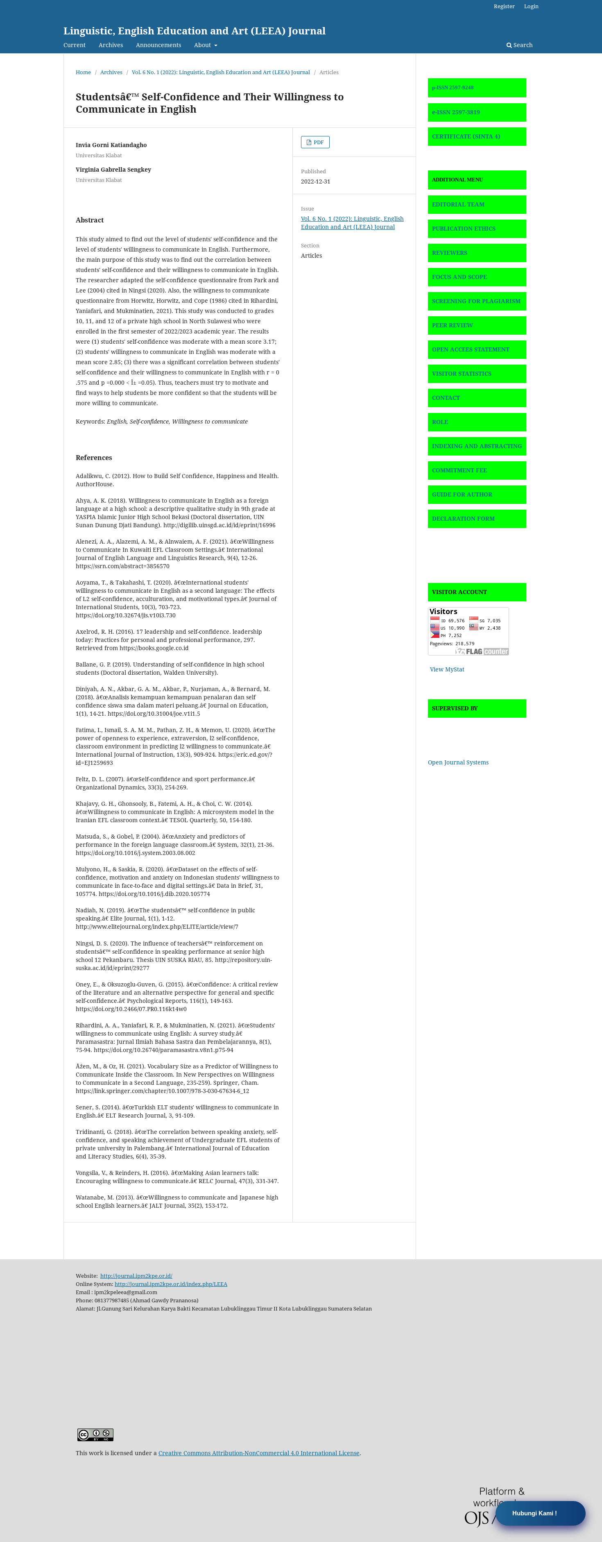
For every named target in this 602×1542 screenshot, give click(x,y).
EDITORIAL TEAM (458, 204)
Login (531, 6)
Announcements (158, 45)
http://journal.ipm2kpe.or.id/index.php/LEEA (171, 1284)
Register (504, 6)
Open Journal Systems (458, 762)
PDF (318, 142)
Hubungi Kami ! (534, 1513)
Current (74, 45)
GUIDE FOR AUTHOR (462, 494)
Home (83, 72)
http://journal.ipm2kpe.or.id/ (136, 1275)
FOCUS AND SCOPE (459, 277)
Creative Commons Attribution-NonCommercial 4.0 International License (259, 1453)
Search (522, 45)
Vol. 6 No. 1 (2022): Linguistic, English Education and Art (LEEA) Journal (221, 72)
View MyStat (447, 669)
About (203, 45)
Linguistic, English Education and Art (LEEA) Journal (194, 30)
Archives (111, 45)
